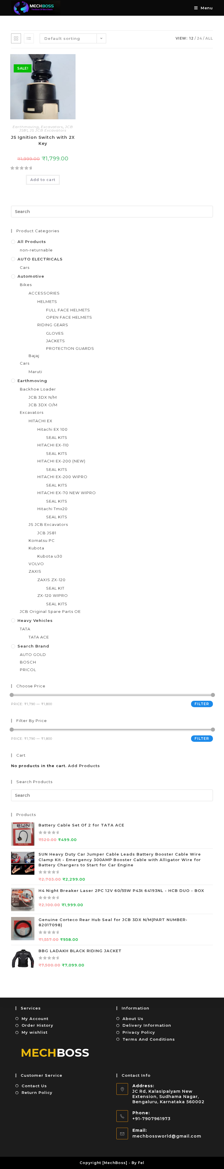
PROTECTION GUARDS (70, 348)
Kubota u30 (49, 556)
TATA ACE (39, 637)
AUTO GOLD (33, 654)
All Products (32, 241)
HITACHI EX (40, 420)
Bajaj (34, 355)
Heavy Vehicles (35, 620)
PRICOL (28, 669)
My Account (35, 1018)
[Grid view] (16, 38)
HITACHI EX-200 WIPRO (62, 476)
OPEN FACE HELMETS (69, 317)
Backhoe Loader (38, 389)
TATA (25, 629)
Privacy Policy (139, 1032)
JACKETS (55, 340)
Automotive (31, 276)
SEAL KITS (56, 437)
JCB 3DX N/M (43, 397)
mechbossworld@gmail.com (166, 1136)
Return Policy (37, 1092)
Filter (202, 704)
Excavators (52, 127)
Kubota (36, 548)
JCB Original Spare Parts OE (50, 611)
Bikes (26, 284)
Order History (37, 1025)
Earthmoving (26, 127)
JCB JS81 (46, 533)
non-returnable (36, 250)
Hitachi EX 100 (52, 429)
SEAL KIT (55, 588)
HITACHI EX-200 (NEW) (61, 461)
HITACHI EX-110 (53, 445)
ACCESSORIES (44, 293)
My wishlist (35, 1032)
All (209, 38)
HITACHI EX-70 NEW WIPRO (66, 492)
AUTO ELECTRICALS (40, 259)
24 (199, 38)
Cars (24, 267)
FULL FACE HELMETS (68, 310)
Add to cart (42, 180)
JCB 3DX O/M (43, 404)
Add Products (84, 765)
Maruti (35, 371)
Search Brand (33, 646)
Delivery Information (147, 1025)
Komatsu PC (42, 540)
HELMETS (47, 301)
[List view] (29, 38)
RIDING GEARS (52, 324)
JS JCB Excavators (48, 130)
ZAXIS (35, 571)
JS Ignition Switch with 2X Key (43, 140)
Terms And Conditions (149, 1039)
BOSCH (28, 662)
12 (191, 38)
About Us (133, 1018)
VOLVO (36, 563)
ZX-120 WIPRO (52, 595)
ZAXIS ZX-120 (51, 579)
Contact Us (34, 1085)
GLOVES (55, 333)
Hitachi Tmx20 (52, 508)
